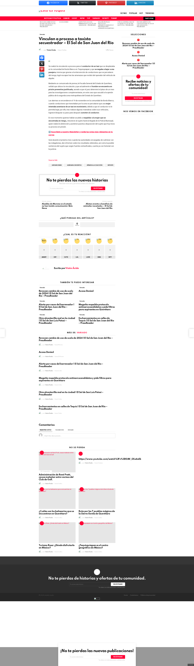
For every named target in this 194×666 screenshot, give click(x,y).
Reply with (113, 436)
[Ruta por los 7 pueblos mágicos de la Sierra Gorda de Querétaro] (97, 498)
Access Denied (63, 22)
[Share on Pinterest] (41, 69)
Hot (141, 13)
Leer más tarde (57, 165)
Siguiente (154, 25)
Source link (52, 160)
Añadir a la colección (94, 165)
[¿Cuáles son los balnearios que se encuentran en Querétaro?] (57, 498)
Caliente (42, 453)
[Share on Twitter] (41, 63)
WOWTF (105, 18)
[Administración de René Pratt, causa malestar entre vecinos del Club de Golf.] (57, 462)
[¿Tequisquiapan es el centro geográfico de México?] (97, 532)
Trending (149, 13)
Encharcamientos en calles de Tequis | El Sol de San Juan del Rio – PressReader (96, 320)
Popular (133, 13)
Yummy (114, 18)
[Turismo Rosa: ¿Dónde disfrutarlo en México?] (57, 532)
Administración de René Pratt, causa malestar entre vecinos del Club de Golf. (56, 477)
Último (123, 13)
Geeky (74, 18)
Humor (66, 18)
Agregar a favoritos (74, 165)
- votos (97, 224)
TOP (88, 18)
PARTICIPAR (149, 18)
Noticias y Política (52, 18)
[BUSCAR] (139, 18)
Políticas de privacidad (148, 595)
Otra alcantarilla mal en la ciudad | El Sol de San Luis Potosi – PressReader (125, 24)
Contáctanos (134, 595)
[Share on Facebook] (41, 57)
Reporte (110, 165)
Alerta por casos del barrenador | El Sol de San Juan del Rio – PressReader (87, 24)
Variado (96, 18)
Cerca (191, 650)
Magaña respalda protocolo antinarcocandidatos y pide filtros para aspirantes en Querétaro (106, 25)
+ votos (56, 224)
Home (126, 595)
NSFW (82, 18)
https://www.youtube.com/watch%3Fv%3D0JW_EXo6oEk (110, 459)
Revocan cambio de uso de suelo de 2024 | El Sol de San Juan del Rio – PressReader (56, 293)
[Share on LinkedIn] (41, 74)
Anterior (40, 25)
